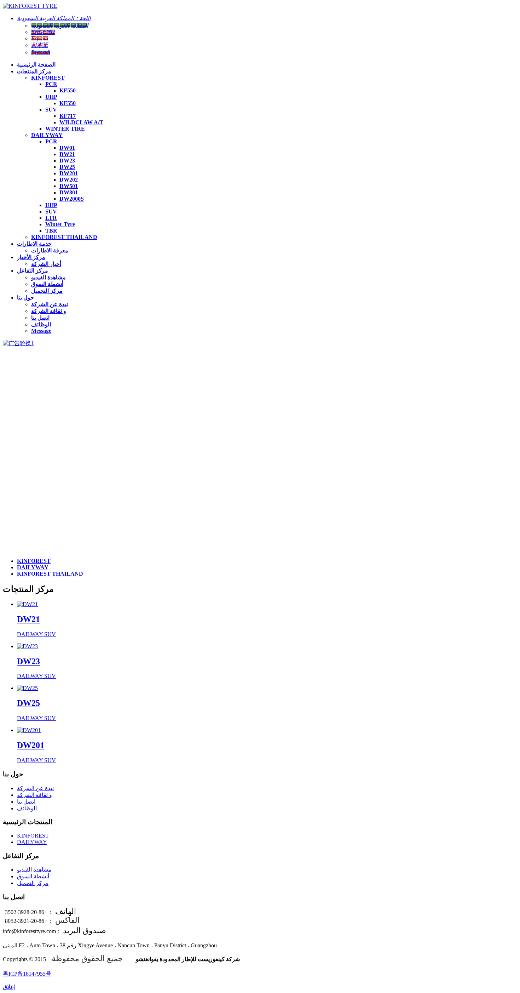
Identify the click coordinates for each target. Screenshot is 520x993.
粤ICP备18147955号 (27, 974)
